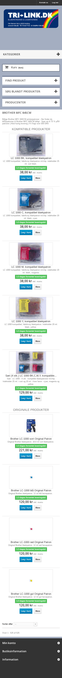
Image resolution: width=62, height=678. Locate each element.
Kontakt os (43, 2)
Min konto (9, 643)
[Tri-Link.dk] (31, 18)
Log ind (55, 2)
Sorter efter (7, 624)
